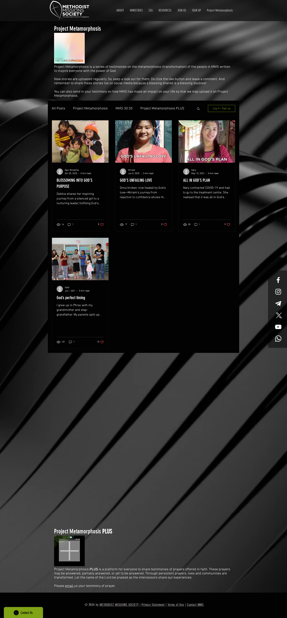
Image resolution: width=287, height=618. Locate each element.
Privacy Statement (153, 605)
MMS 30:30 (124, 108)
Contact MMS (195, 605)
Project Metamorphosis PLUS (162, 108)
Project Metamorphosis (90, 108)
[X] (278, 315)
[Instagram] (278, 292)
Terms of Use (176, 605)
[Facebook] (278, 280)
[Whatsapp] (278, 339)
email (69, 586)
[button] (198, 109)
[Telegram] (278, 303)
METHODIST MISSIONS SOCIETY (119, 605)
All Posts (58, 108)
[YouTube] (278, 327)
